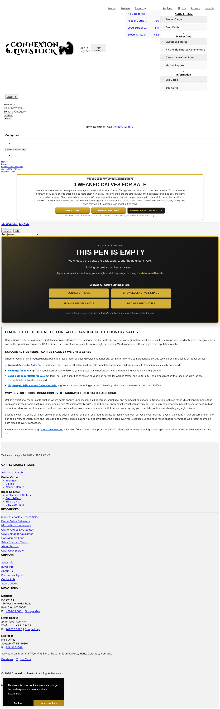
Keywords (10, 104)
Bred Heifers (13, 498)
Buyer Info (7, 566)
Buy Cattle (172, 87)
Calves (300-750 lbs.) (11, 169)
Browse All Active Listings (141, 293)
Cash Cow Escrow (51, 429)
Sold (17, 231)
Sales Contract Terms (14, 542)
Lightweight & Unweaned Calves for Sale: (32, 385)
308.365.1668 (14, 647)
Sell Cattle (172, 79)
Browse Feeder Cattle (78, 303)
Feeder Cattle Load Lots (12, 166)
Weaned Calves (14, 487)
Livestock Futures (176, 41)
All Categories (136, 13)
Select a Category (15, 111)
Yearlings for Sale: (18, 370)
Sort (4, 234)
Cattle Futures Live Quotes (17, 529)
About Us (7, 570)
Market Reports (175, 65)
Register (85, 51)
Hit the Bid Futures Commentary (185, 49)
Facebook (7, 659)
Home (111, 8)
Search (209, 8)
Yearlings (11, 480)
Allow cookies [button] (49, 703)
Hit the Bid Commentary (16, 525)
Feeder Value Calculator (146, 210)
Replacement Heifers (18, 495)
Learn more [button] (14, 693)
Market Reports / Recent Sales (19, 517)
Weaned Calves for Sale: (22, 365)
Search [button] (139, 8)
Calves (9, 483)
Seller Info (7, 562)
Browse (125, 8)
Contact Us (8, 579)
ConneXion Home (78, 293)
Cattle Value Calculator (180, 57)
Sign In (84, 47)
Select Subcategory (16, 149)
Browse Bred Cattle (141, 303)
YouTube (25, 659)
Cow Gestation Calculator (17, 533)
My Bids (24, 224)
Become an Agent (12, 575)
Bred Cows (12, 501)
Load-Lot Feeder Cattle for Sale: (27, 375)
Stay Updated (9, 583)
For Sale (7, 231)
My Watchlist (9, 224)
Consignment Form (12, 538)
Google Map (32, 611)
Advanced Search (152, 273)
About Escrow (10, 546)
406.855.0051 (125, 126)
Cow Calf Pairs (14, 504)
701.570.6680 (14, 629)
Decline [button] (18, 703)
